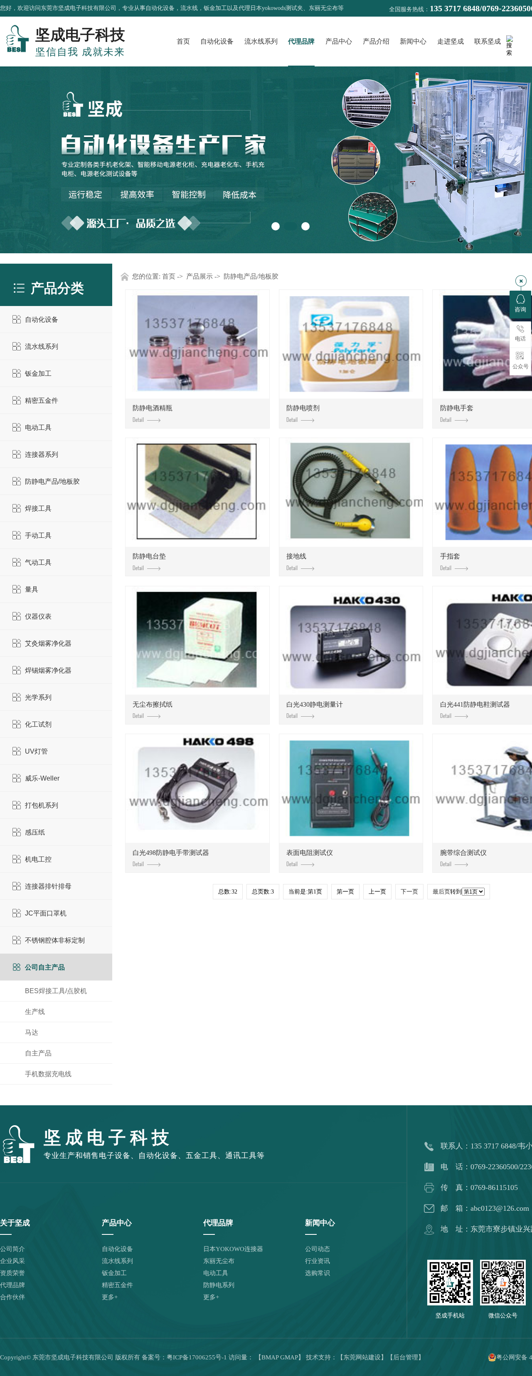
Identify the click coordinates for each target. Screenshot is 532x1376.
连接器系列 (41, 454)
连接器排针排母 (48, 886)
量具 (31, 589)
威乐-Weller (42, 778)
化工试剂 (38, 724)
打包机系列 (41, 805)
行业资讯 (317, 1261)
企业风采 (12, 1261)
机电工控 (38, 859)
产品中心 (338, 41)
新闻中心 (413, 41)
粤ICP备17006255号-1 (197, 1357)
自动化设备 (217, 41)
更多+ (110, 1297)
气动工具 (38, 562)
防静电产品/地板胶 (52, 481)
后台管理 (405, 1357)
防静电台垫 (149, 556)
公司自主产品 (45, 967)
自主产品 (38, 1053)
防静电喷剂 (303, 407)
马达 (31, 1032)
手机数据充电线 (48, 1073)
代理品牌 (301, 41)
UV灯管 (36, 751)
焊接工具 (38, 508)
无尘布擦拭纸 (152, 704)
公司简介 (12, 1249)
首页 (183, 41)
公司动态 (317, 1249)
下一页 (409, 892)
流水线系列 (261, 41)
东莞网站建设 (362, 1357)
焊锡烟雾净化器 (48, 670)
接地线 (296, 556)
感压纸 (35, 832)
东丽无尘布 (218, 1261)
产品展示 (199, 276)
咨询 (520, 309)
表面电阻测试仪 (309, 852)
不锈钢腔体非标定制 (55, 940)
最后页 (441, 892)
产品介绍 (376, 41)
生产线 (35, 1011)
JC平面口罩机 (45, 913)
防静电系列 (218, 1285)
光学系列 (38, 697)
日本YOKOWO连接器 (233, 1249)
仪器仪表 (38, 616)
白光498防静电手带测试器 (171, 852)
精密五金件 (41, 400)
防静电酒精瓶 (152, 407)
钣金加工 (38, 373)
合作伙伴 (12, 1297)
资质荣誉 (12, 1273)
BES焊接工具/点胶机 (56, 990)
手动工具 (38, 535)
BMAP (269, 1357)
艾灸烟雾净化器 (48, 643)
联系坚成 (487, 41)
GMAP (289, 1357)
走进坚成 (450, 41)
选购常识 (317, 1273)
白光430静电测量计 (314, 704)
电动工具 (38, 427)
